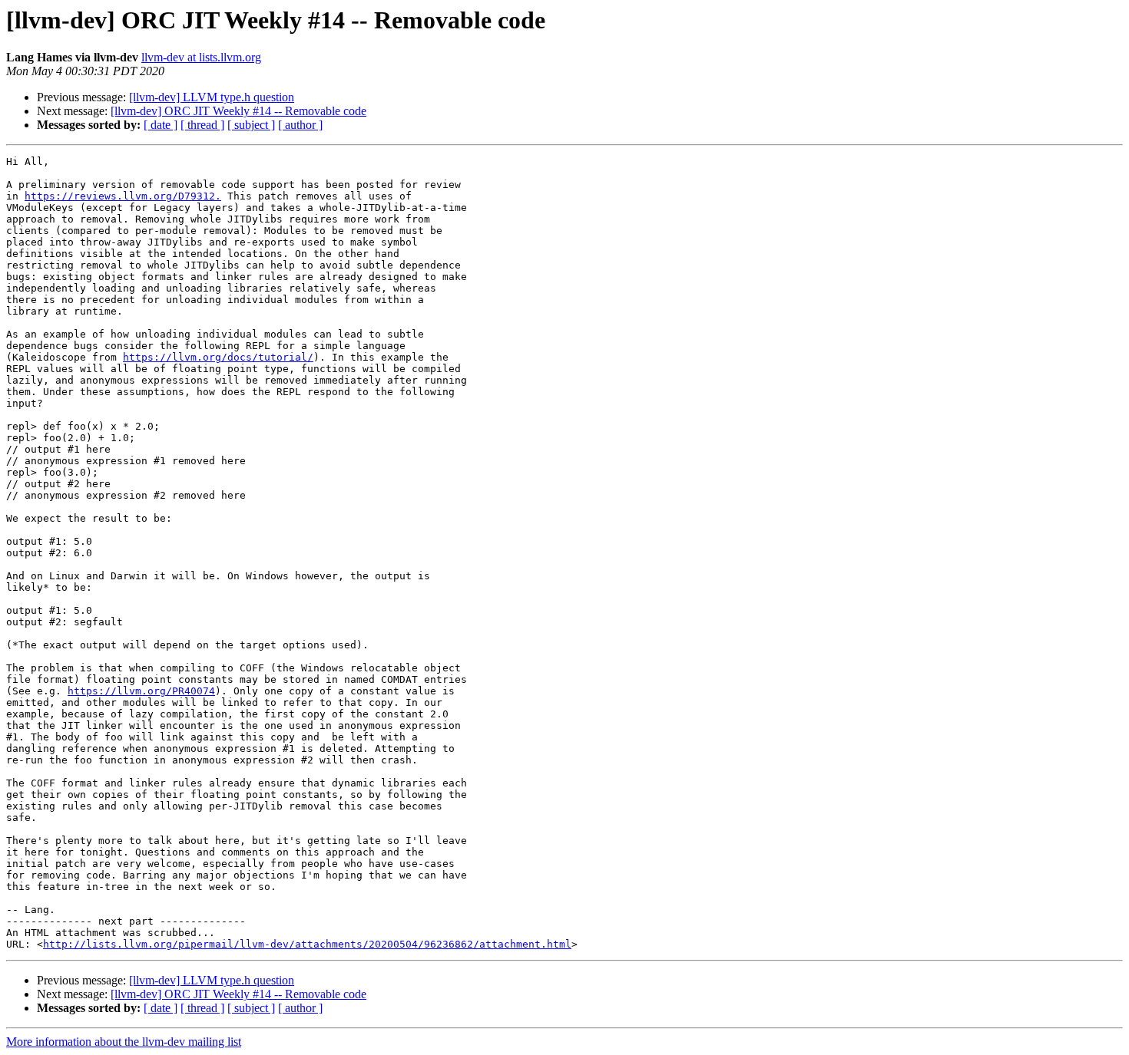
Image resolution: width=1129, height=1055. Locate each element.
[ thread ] (202, 124)
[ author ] (300, 124)
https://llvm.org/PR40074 (141, 691)
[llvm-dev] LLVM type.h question (211, 97)
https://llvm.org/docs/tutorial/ (218, 357)
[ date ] (160, 124)
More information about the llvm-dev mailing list (123, 1041)
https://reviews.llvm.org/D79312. (123, 196)
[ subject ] (251, 124)
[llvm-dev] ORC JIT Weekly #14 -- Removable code (238, 110)
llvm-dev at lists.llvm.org (201, 57)
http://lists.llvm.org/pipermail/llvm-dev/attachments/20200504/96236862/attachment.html (307, 944)
